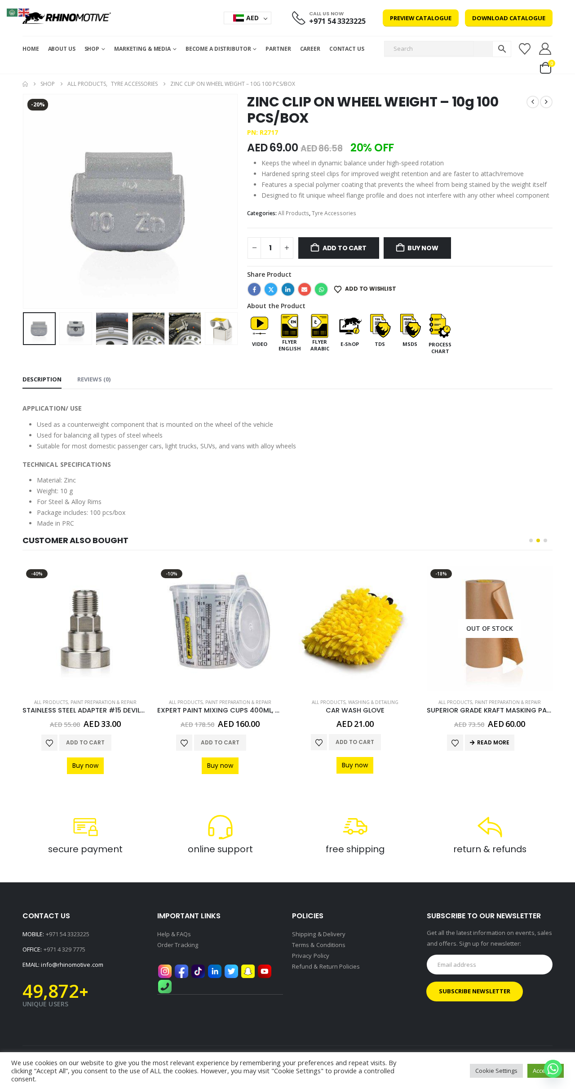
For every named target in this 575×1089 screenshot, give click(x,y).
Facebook (254, 289)
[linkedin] (214, 970)
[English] (24, 12)
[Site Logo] (66, 18)
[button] (24, 201)
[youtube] (264, 970)
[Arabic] (12, 12)
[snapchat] (248, 970)
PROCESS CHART (440, 347)
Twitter (271, 289)
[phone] (164, 986)
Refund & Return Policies (326, 966)
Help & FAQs (174, 934)
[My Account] (545, 49)
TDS (380, 344)
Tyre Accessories (334, 213)
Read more (493, 742)
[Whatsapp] (553, 1069)
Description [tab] (42, 379)
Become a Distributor (218, 49)
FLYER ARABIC (319, 345)
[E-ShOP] (349, 325)
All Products (293, 213)
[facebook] (181, 970)
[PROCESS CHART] (440, 325)
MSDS (409, 344)
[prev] (532, 102)
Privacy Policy (310, 956)
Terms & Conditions (318, 945)
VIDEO (259, 344)
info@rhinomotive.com (72, 965)
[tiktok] (198, 970)
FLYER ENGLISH (290, 345)
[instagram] (164, 970)
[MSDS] (410, 325)
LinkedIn (288, 289)
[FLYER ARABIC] (319, 325)
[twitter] (231, 970)
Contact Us (346, 49)
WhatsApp (321, 289)
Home (30, 49)
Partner (278, 49)
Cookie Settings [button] (496, 1071)
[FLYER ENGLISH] (289, 325)
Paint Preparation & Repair (104, 702)
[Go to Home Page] (25, 84)
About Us (61, 49)
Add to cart (345, 247)
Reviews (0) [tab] (94, 379)
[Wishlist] (524, 49)
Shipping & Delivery (318, 934)
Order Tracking (177, 945)
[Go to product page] (355, 628)
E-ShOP (350, 344)
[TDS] (379, 325)
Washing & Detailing (373, 702)
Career (310, 49)
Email (304, 289)
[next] (546, 102)
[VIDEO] (259, 325)
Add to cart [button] (85, 742)
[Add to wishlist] (49, 743)
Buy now (422, 247)
